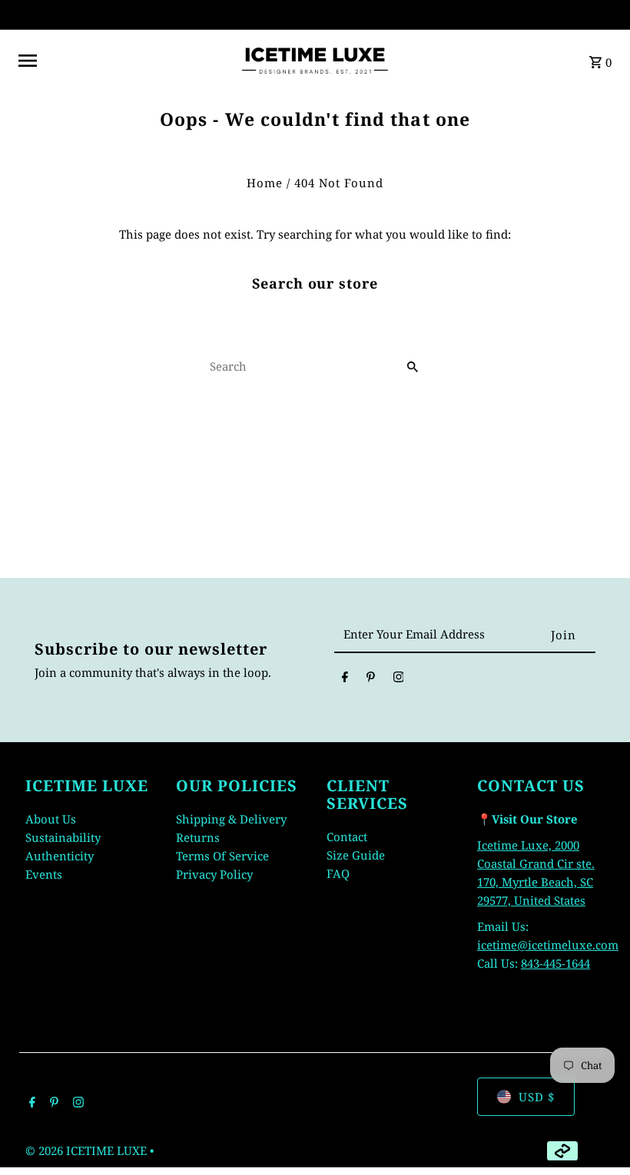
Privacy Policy (214, 874)
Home (265, 182)
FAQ (338, 873)
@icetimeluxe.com (567, 944)
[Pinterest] (370, 679)
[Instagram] (398, 679)
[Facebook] (345, 679)
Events (43, 874)
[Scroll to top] (597, 1134)
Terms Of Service (222, 855)
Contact (347, 836)
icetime (497, 944)
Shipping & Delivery (231, 819)
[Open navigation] (122, 60)
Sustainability (63, 837)
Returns (198, 837)
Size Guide (356, 855)
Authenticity (59, 855)
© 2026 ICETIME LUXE (87, 1150)
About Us (50, 819)
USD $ (537, 1096)
